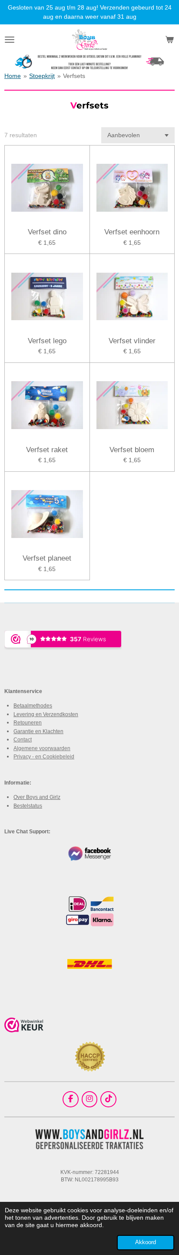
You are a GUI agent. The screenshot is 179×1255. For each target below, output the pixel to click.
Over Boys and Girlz (36, 797)
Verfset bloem (131, 450)
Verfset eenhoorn (131, 232)
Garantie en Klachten (38, 731)
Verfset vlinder (132, 341)
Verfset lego (47, 341)
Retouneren (27, 722)
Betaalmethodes (32, 705)
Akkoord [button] (145, 1242)
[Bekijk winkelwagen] (169, 39)
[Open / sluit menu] (9, 39)
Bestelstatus (27, 805)
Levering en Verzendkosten (45, 714)
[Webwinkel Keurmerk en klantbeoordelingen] (23, 1026)
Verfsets (74, 75)
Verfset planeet (47, 558)
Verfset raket (47, 450)
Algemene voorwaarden (41, 748)
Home (12, 75)
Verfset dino (47, 232)
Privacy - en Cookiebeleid (43, 756)
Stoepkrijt (42, 75)
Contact (22, 739)
